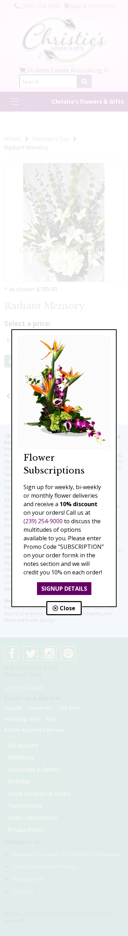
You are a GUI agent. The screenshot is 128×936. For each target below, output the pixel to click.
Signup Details (64, 589)
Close (66, 608)
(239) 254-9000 (43, 521)
